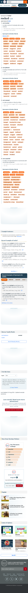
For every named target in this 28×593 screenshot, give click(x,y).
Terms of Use (21, 575)
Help (4, 574)
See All (13, 555)
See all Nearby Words (13, 341)
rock (9, 21)
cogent (13, 477)
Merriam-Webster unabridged (14, 409)
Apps (14, 574)
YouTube (16, 579)
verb (11, 19)
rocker (3, 337)
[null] (17, 477)
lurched (4, 279)
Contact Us (6, 575)
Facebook (7, 579)
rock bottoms (4, 335)
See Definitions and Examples (13, 480)
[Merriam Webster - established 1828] (4, 1)
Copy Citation (14, 387)
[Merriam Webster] (14, 472)
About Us (9, 574)
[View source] (23, 250)
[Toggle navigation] (1, 2)
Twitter (12, 579)
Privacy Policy (13, 575)
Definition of (7, 303)
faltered (11, 279)
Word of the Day (14, 475)
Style (2, 375)
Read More (19, 236)
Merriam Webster (4, 563)
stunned (17, 279)
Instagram (21, 579)
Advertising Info (21, 574)
